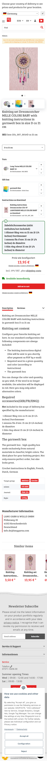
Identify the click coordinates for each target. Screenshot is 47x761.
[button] (35, 20)
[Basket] (41, 21)
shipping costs (33, 270)
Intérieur (25, 480)
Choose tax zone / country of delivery (21, 266)
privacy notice (11, 622)
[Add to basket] (4, 46)
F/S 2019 (25, 486)
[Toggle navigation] (3, 20)
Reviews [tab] (21, 308)
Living (24, 497)
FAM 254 (25, 492)
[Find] (42, 27)
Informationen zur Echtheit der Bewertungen (23, 758)
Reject (24, 751)
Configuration (24, 744)
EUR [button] (19, 20)
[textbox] (20, 13)
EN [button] (27, 20)
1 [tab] (22, 95)
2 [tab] (25, 95)
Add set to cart (23, 286)
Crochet (34, 480)
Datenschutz (21, 729)
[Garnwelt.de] (9, 20)
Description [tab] (7, 308)
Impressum (9, 729)
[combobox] (20, 13)
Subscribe (35, 636)
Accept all (24, 736)
